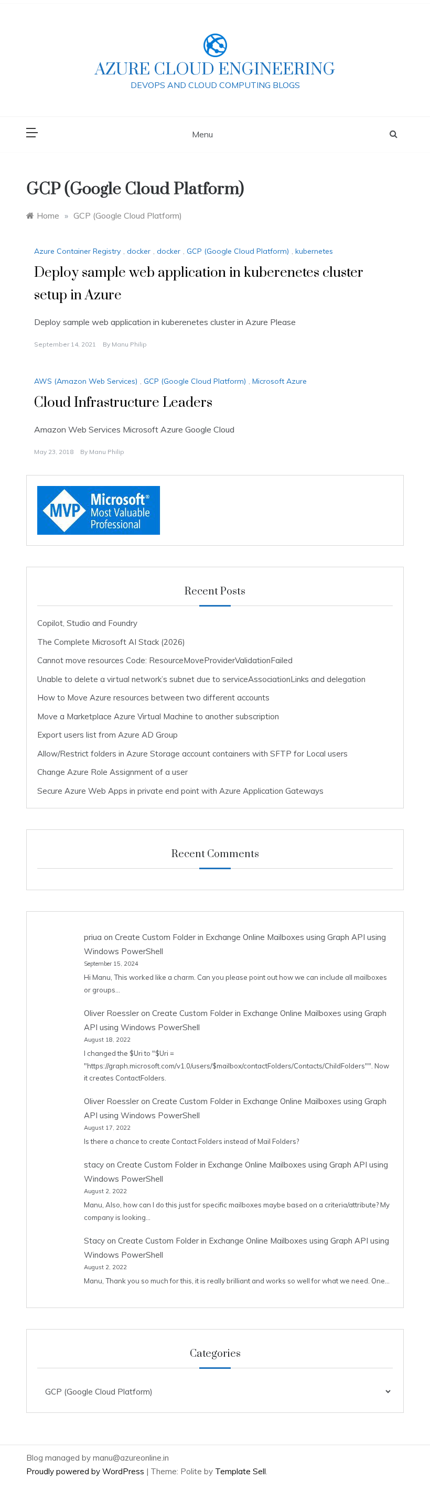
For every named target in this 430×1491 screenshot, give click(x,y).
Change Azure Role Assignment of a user (112, 772)
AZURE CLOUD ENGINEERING (215, 69)
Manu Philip (129, 344)
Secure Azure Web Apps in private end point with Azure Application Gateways (180, 791)
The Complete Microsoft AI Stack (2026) (111, 642)
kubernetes (314, 251)
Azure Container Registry (77, 251)
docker (138, 251)
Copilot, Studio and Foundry (87, 623)
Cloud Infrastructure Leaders (123, 403)
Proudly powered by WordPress (86, 1471)
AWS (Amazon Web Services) (85, 381)
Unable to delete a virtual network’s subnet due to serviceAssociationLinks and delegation (201, 679)
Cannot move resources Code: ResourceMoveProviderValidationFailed (165, 660)
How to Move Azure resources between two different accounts (153, 698)
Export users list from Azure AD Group (107, 735)
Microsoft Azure (279, 381)
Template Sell (240, 1471)
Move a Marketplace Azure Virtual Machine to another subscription (158, 716)
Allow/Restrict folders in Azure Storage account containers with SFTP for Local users (192, 754)
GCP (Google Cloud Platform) (238, 251)
